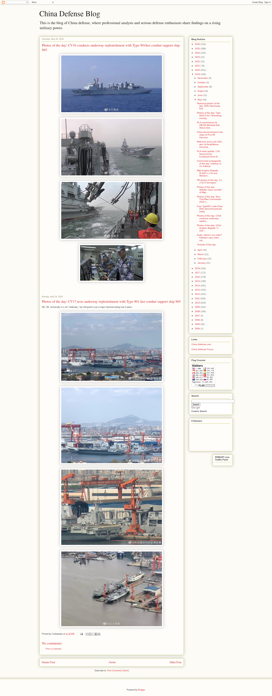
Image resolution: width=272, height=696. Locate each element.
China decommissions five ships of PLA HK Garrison (210, 135)
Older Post (175, 662)
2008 (198, 311)
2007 (198, 315)
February (202, 258)
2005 (198, 324)
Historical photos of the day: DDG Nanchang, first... (209, 106)
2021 (198, 65)
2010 (198, 302)
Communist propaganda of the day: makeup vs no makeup (209, 164)
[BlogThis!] (90, 634)
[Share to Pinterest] (99, 634)
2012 (198, 294)
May (200, 99)
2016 (198, 277)
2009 (198, 307)
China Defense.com (201, 344)
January (202, 263)
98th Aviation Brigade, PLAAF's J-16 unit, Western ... (208, 173)
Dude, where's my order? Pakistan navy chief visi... (209, 238)
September (203, 86)
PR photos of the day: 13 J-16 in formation (209, 181)
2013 (198, 290)
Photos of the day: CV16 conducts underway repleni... (209, 218)
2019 (198, 74)
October (202, 82)
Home (112, 662)
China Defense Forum (202, 349)
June (200, 95)
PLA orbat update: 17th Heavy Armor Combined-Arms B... (208, 154)
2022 (198, 61)
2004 (198, 328)
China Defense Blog (69, 13)
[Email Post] (81, 634)
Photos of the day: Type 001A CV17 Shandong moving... (209, 115)
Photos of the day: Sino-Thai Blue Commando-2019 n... (209, 199)
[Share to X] (93, 634)
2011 (197, 298)
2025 (198, 48)
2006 (198, 320)
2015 (198, 281)
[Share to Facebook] (96, 634)
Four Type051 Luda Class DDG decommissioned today (210, 209)
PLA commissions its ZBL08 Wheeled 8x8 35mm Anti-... (208, 125)
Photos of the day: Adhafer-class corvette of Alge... (209, 190)
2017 (198, 272)
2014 (198, 285)
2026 (198, 44)
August (201, 91)
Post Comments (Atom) (118, 670)
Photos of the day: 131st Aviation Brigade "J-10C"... (209, 228)
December (203, 78)
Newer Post (48, 662)
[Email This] (87, 634)
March (201, 254)
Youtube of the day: (206, 244)
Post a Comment (53, 649)
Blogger (141, 690)
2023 (198, 57)
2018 (198, 268)
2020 (198, 70)
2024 (198, 53)
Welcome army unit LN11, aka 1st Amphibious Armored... (210, 144)
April (200, 250)
